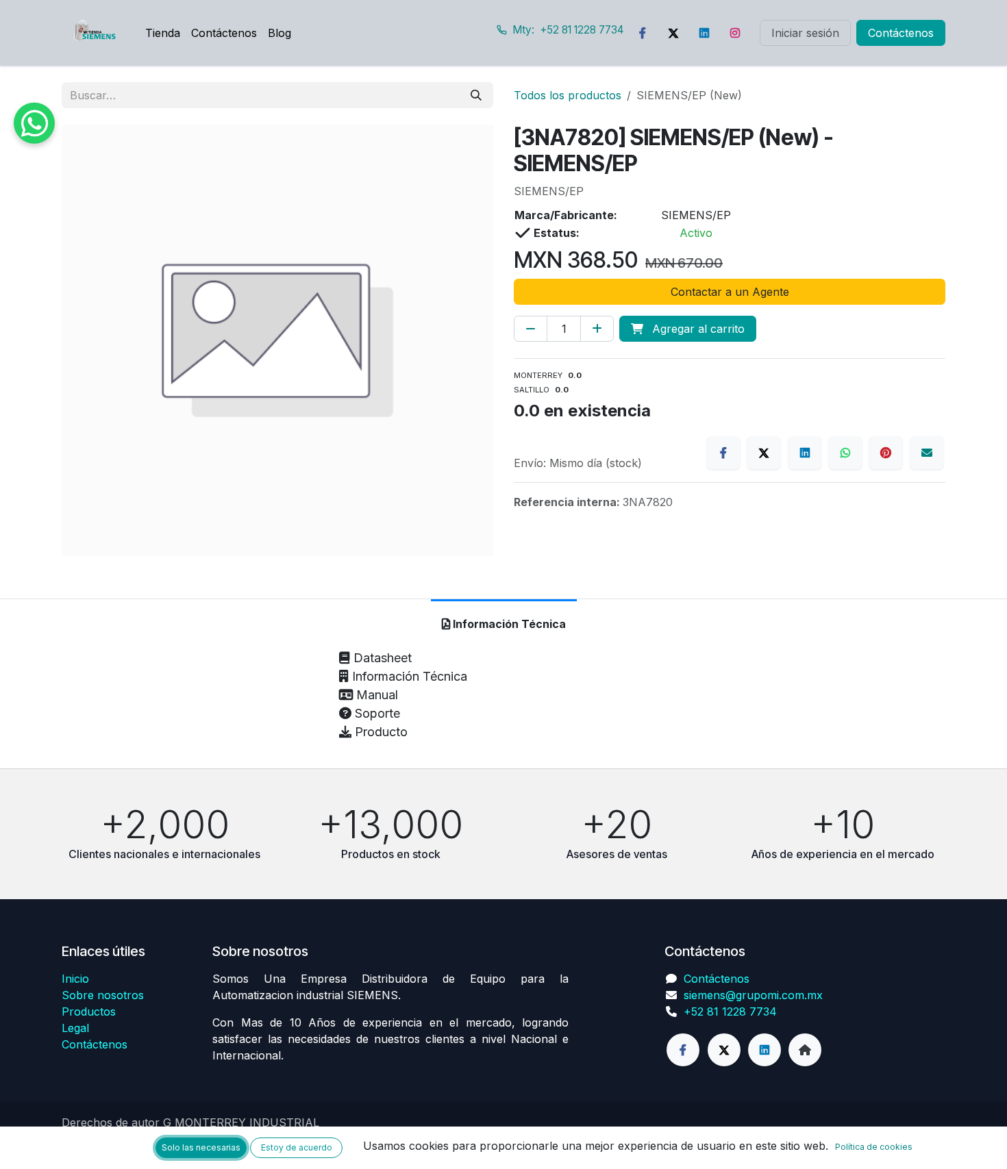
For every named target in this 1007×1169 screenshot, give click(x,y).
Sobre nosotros (103, 995)
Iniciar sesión (805, 33)
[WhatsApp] (845, 452)
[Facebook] (642, 33)
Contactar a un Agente (730, 292)
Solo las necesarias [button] (201, 1147)
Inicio (75, 978)
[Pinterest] (885, 452)
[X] (763, 452)
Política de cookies (873, 1147)
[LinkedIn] (704, 33)
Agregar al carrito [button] (697, 329)
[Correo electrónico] (926, 452)
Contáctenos (901, 33)
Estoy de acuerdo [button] (296, 1147)
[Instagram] (735, 33)
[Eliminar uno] (530, 329)
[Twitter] (673, 33)
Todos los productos (567, 95)
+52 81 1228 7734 (730, 1011)
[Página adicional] (804, 1049)
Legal (75, 1028)
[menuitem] (163, 33)
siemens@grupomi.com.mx (753, 995)
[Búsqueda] (476, 95)
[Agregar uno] (597, 329)
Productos (89, 1011)
